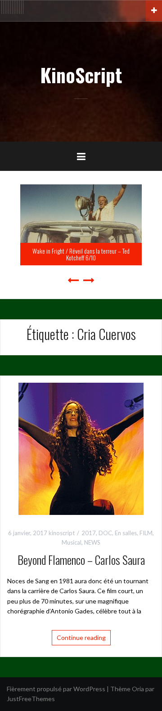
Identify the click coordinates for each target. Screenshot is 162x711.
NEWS (92, 542)
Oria (138, 689)
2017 (88, 533)
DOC (105, 533)
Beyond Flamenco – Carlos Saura (81, 559)
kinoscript (62, 533)
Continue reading (81, 637)
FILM (146, 533)
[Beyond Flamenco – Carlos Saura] (81, 448)
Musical (71, 542)
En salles (126, 533)
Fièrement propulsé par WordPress (56, 689)
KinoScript (81, 75)
